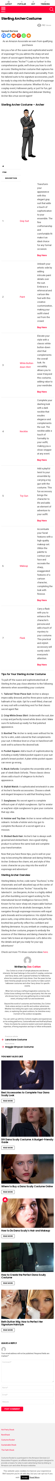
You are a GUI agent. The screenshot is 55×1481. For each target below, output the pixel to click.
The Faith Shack (7, 1450)
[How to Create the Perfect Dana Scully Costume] (27, 1257)
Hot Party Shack (7, 1430)
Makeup (24, 566)
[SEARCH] (52, 9)
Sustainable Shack (8, 1445)
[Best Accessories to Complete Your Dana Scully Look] (27, 1075)
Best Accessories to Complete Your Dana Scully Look (25, 1094)
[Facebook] (4, 35)
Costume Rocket (8, 1440)
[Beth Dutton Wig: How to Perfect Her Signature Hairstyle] (27, 1304)
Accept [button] (25, 1477)
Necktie (24, 431)
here (45, 952)
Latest (8, 4)
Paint (22, 297)
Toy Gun (24, 495)
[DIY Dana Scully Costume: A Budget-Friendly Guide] (27, 1122)
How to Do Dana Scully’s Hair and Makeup (25, 1230)
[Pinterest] (18, 35)
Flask (22, 638)
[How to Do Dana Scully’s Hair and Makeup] (27, 1213)
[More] (28, 35)
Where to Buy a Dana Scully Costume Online (27, 1186)
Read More (8, 1101)
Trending (45, 4)
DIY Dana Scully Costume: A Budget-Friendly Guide (27, 1141)
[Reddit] (14, 35)
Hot (33, 4)
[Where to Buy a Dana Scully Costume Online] (27, 1169)
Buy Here (42, 255)
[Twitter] (9, 35)
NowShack (5, 1435)
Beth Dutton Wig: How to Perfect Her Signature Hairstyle (22, 1323)
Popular (22, 4)
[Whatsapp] (23, 35)
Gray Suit (24, 221)
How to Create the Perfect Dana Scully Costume (23, 1276)
